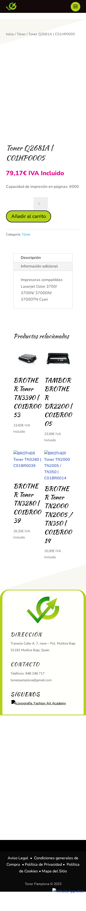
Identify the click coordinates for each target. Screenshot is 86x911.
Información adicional (39, 266)
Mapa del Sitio (54, 871)
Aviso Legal (18, 858)
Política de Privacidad (43, 864)
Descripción (31, 257)
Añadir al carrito (28, 216)
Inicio (10, 34)
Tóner (21, 34)
